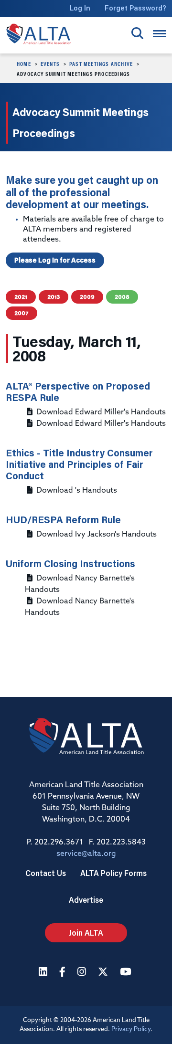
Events (50, 63)
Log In (80, 7)
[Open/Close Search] (137, 33)
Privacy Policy (130, 1029)
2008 (122, 296)
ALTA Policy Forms (113, 873)
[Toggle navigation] (159, 33)
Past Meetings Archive (101, 63)
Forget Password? (135, 7)
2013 (53, 296)
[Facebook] (63, 973)
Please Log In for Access (55, 260)
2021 (20, 296)
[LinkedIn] (44, 973)
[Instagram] (82, 973)
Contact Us (45, 873)
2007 (21, 312)
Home (24, 63)
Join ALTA (86, 933)
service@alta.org (86, 854)
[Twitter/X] (104, 973)
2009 (87, 296)
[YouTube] (126, 973)
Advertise (86, 900)
